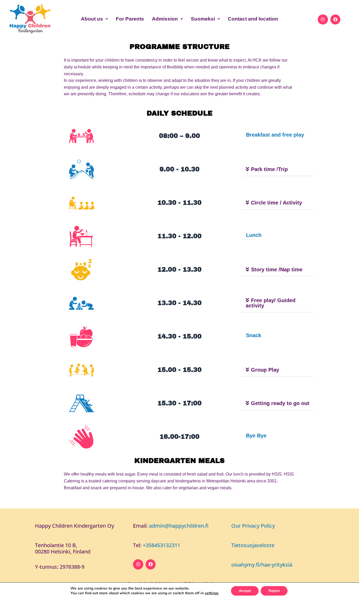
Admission (165, 18)
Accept (245, 590)
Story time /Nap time (276, 269)
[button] (94, 18)
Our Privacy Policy (253, 525)
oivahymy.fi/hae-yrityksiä (261, 564)
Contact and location (253, 18)
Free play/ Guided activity (270, 302)
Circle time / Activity (276, 203)
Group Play (265, 370)
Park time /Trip (269, 169)
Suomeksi (203, 18)
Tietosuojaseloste (252, 545)
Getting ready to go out (280, 403)
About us (92, 18)
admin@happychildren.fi (178, 525)
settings (211, 593)
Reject (274, 590)
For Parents (130, 18)
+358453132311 (161, 545)
